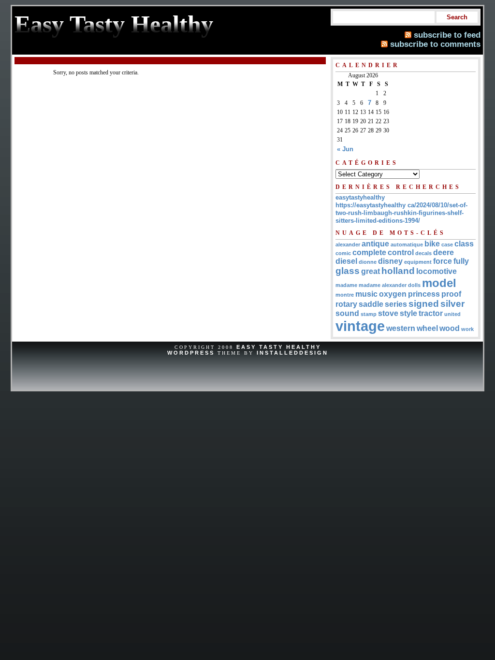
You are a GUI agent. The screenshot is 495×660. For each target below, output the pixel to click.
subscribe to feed (447, 34)
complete (369, 252)
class (464, 244)
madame (346, 285)
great (370, 271)
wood (449, 328)
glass (347, 271)
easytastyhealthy (360, 197)
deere (443, 252)
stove (388, 313)
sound (347, 313)
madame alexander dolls (390, 285)
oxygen (393, 294)
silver (452, 304)
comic (343, 253)
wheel (427, 328)
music (366, 294)
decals (423, 253)
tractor (431, 313)
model (439, 282)
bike (432, 244)
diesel (346, 261)
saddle (371, 304)
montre (344, 295)
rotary (346, 304)
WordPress (191, 353)
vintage (360, 326)
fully (461, 261)
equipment (418, 262)
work (467, 329)
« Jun (345, 149)
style (408, 313)
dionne (368, 262)
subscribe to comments (435, 44)
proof (451, 294)
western (400, 328)
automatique (407, 244)
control (401, 252)
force (442, 261)
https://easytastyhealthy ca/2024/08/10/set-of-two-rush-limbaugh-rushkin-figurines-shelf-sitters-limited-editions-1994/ (401, 212)
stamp (369, 314)
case (447, 244)
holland (398, 271)
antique (375, 244)
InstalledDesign (292, 353)
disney (390, 261)
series (396, 304)
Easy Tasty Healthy (278, 347)
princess (424, 294)
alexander (347, 244)
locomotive (436, 271)
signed (423, 304)
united (452, 314)
